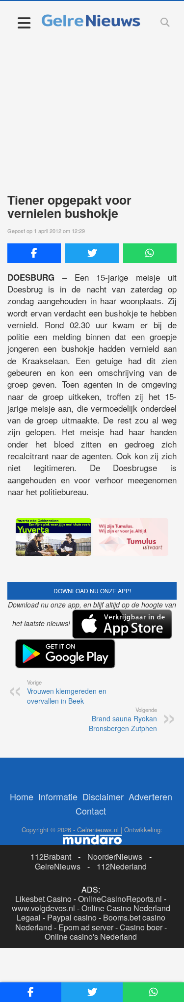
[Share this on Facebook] (34, 253)
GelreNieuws (57, 866)
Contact (91, 810)
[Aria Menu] (23, 22)
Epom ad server (85, 927)
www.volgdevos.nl (43, 908)
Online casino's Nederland (91, 936)
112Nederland (122, 866)
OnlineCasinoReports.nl (120, 898)
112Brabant (50, 856)
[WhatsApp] (150, 253)
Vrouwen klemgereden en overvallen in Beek (66, 692)
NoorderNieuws (114, 856)
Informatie (58, 796)
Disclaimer (103, 796)
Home (21, 796)
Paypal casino (72, 917)
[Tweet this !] (92, 253)
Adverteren (150, 796)
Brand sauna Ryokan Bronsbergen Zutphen (123, 719)
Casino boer (141, 927)
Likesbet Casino (43, 898)
